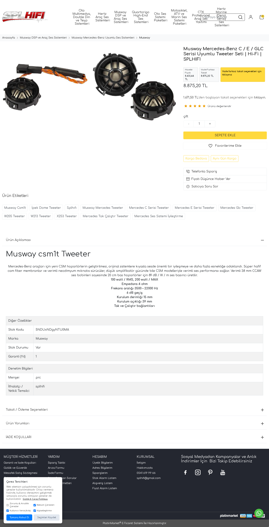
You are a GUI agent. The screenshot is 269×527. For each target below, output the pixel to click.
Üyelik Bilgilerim (102, 462)
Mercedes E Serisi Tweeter (194, 208)
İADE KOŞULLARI (18, 437)
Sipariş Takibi (56, 462)
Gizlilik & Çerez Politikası (35, 499)
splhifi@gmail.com (149, 478)
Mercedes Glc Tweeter (236, 208)
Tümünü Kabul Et (19, 517)
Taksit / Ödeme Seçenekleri (27, 409)
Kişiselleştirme (44, 510)
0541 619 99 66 (146, 473)
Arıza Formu (56, 468)
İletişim (141, 462)
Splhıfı (72, 208)
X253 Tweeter (67, 216)
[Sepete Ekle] (225, 135)
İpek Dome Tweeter (46, 208)
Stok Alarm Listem (104, 478)
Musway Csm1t (15, 208)
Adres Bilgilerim (102, 468)
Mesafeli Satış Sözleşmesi (20, 473)
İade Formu (55, 473)
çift (186, 116)
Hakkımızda (145, 468)
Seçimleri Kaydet (46, 517)
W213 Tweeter (41, 216)
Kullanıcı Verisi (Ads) (20, 510)
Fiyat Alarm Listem (104, 488)
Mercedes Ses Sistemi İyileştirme (158, 216)
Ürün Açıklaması (18, 240)
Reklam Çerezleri (45, 505)
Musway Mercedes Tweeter (103, 208)
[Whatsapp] (259, 513)
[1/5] (185, 106)
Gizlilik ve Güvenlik (15, 468)
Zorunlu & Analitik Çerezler (19, 505)
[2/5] (188, 106)
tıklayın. (260, 97)
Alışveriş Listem (102, 483)
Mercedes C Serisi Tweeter (149, 208)
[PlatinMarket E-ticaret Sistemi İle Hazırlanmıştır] (229, 516)
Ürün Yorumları (17, 423)
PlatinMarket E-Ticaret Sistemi (123, 523)
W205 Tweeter (14, 216)
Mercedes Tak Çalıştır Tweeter (105, 216)
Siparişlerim (100, 473)
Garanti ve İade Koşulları (20, 462)
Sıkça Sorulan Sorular (62, 478)
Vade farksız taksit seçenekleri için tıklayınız (241, 73)
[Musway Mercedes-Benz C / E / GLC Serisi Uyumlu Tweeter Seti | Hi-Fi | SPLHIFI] (45, 87)
